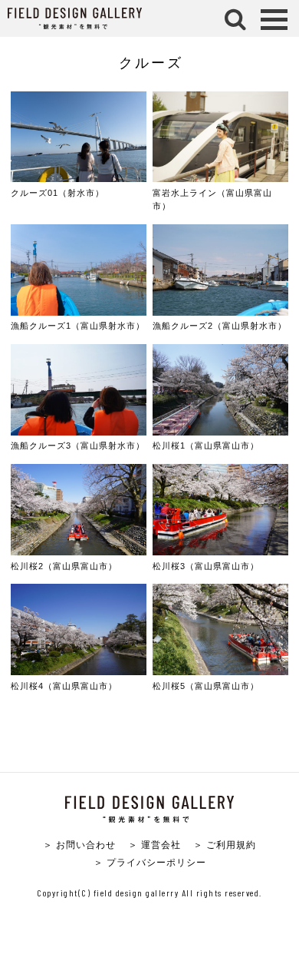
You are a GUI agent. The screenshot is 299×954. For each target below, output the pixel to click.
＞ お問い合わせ (79, 845)
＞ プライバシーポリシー (150, 862)
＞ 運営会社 (154, 845)
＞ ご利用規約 (224, 845)
